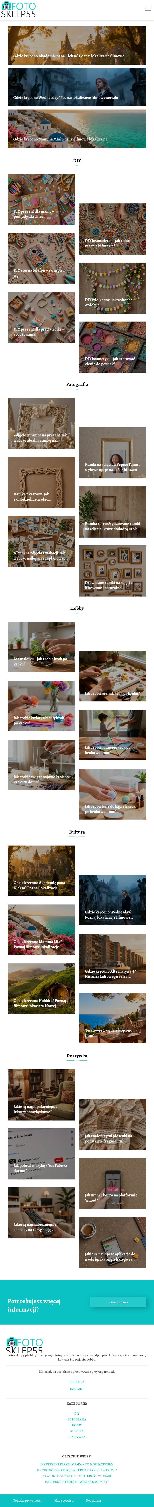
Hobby (77, 608)
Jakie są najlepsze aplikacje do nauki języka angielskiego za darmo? (110, 1257)
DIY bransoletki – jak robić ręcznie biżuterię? (107, 243)
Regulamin (93, 1500)
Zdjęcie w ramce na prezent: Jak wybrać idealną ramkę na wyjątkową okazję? (40, 438)
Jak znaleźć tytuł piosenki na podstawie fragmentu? (108, 1138)
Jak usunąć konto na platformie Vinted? (111, 1198)
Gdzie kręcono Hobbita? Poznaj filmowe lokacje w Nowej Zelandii (40, 1003)
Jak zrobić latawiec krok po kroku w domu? (108, 750)
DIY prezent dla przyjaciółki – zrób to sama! (39, 332)
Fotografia (77, 384)
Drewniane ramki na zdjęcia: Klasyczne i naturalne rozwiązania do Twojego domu (111, 585)
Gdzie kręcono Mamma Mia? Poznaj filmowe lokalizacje (60, 139)
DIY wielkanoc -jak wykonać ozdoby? (108, 302)
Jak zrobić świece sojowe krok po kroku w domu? (41, 779)
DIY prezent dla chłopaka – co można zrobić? (77, 1464)
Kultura (77, 832)
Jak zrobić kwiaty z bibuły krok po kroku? (39, 720)
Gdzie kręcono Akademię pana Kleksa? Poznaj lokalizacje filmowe (68, 56)
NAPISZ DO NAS (118, 1302)
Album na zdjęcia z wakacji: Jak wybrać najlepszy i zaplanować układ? (39, 556)
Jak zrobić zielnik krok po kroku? (112, 693)
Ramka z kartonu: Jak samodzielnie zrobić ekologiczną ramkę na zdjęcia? (39, 497)
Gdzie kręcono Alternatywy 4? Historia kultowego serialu (110, 974)
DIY (77, 160)
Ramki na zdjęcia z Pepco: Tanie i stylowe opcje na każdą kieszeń (112, 467)
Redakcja (77, 1382)
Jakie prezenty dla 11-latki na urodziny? (77, 1482)
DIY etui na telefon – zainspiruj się (40, 273)
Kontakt (77, 1389)
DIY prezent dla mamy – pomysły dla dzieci (34, 214)
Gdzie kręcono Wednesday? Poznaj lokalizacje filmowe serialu (65, 97)
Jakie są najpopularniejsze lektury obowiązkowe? (36, 1109)
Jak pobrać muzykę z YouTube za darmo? (40, 1168)
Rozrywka (77, 1056)
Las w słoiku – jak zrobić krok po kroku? (40, 661)
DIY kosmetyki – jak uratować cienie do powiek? (110, 361)
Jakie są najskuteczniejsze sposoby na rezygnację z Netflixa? (35, 1227)
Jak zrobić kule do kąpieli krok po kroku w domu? (110, 809)
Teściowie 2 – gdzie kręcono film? (108, 1033)
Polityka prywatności (27, 1500)
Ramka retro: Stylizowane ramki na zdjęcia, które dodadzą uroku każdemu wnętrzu (112, 526)
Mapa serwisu (63, 1500)
